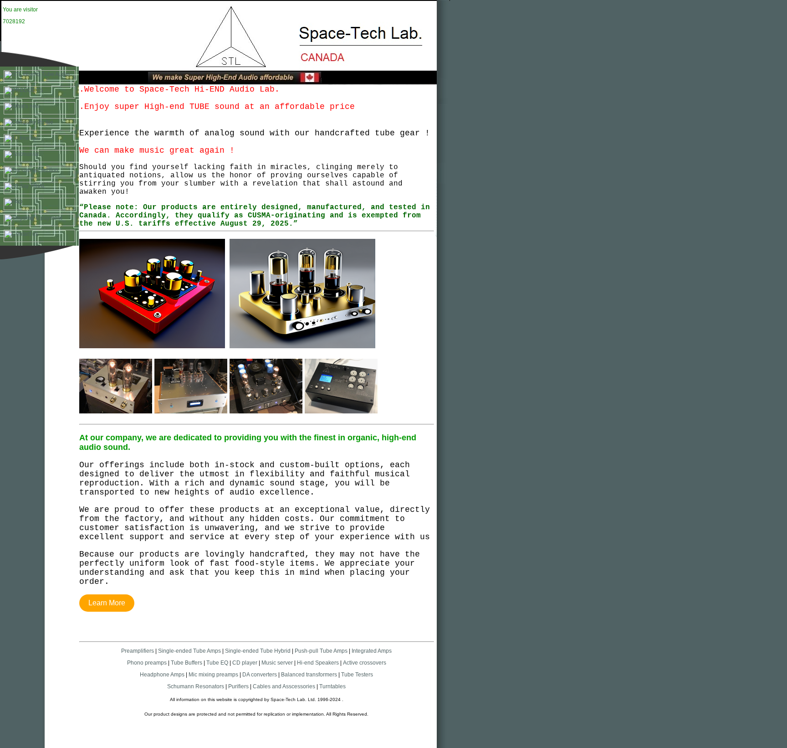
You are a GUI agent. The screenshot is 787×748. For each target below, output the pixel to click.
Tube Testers (356, 674)
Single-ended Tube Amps (189, 651)
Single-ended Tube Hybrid (258, 651)
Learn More (106, 603)
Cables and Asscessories (284, 686)
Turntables (332, 686)
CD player (244, 663)
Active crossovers (364, 663)
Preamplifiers (137, 651)
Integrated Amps (372, 651)
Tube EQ (217, 663)
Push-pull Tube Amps (321, 651)
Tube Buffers (186, 663)
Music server (277, 663)
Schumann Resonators (195, 686)
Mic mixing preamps (213, 674)
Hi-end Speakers (318, 663)
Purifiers (238, 686)
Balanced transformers (309, 674)
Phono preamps (147, 663)
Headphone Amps (163, 674)
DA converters (259, 674)
